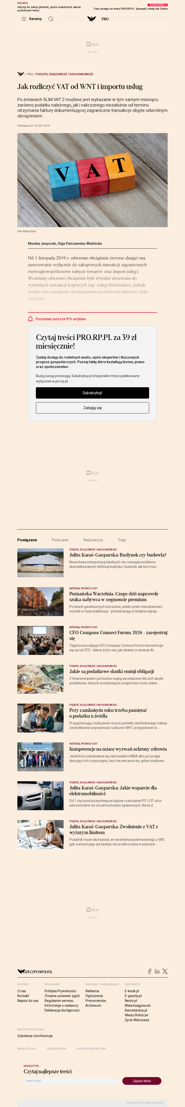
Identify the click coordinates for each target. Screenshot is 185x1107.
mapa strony (26, 1048)
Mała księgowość (138, 1005)
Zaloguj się (92, 408)
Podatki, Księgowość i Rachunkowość (64, 74)
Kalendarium (56, 1048)
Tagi (122, 540)
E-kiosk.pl (132, 991)
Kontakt (23, 996)
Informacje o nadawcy (61, 1005)
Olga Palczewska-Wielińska (80, 243)
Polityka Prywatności (60, 991)
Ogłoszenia (94, 996)
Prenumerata (96, 1001)
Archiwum (93, 1005)
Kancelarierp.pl (136, 1010)
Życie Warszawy (137, 1020)
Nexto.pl (131, 1001)
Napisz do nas (28, 1001)
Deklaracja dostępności (62, 1010)
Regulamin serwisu (59, 1001)
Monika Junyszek (42, 243)
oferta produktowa (91, 1048)
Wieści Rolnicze (136, 1015)
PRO (105, 19)
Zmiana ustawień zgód (62, 996)
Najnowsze (93, 540)
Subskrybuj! (92, 393)
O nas (21, 991)
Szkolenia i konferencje (35, 1036)
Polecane (60, 540)
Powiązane (27, 540)
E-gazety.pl (133, 996)
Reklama (92, 991)
